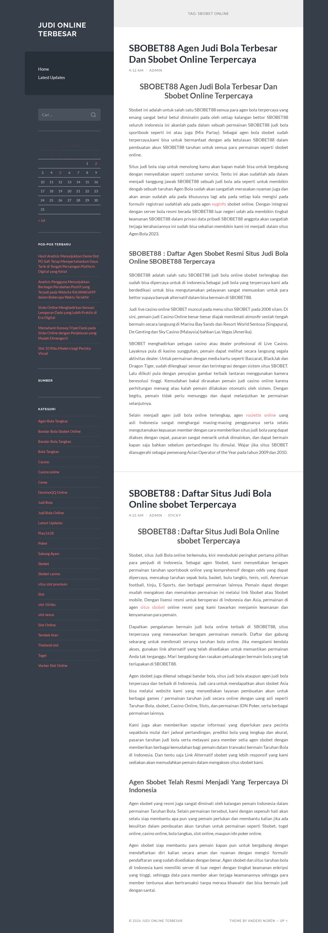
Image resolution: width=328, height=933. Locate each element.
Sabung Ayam (48, 553)
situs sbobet (152, 607)
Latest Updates (51, 77)
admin (155, 70)
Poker (43, 543)
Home (43, 69)
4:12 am (136, 70)
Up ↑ (284, 921)
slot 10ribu (46, 604)
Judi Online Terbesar (62, 29)
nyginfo (219, 204)
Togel (42, 655)
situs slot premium (52, 584)
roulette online (261, 415)
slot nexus (46, 614)
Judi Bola (45, 502)
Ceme (42, 482)
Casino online (48, 472)
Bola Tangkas (48, 451)
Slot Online (47, 625)
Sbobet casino (49, 574)
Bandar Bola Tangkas (54, 441)
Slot (41, 594)
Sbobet (43, 563)
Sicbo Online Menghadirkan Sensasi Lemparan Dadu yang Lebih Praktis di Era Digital (67, 312)
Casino (43, 462)
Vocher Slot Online (52, 665)
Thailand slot (48, 645)
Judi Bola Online (51, 513)
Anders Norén (261, 921)
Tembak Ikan (48, 635)
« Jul (41, 220)
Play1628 (46, 533)
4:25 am (136, 515)
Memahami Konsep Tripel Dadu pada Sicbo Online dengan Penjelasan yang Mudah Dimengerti (67, 333)
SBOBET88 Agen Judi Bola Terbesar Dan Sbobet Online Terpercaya (203, 53)
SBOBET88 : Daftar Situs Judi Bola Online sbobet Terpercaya (200, 498)
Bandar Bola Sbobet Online (59, 431)
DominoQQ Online (52, 492)
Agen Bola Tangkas (53, 421)
